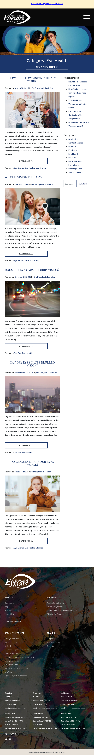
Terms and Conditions (13, 621)
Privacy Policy (10, 618)
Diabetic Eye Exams (54, 614)
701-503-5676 (41, 704)
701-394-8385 (69, 724)
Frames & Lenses (53, 642)
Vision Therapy (32, 260)
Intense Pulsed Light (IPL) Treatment (19, 668)
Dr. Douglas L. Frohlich (42, 88)
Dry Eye (17, 353)
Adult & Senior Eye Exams (56, 603)
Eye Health (30, 168)
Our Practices (10, 603)
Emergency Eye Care (12, 661)
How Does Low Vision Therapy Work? (32, 79)
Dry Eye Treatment (12, 639)
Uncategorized (75, 168)
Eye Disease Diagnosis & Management (19, 657)
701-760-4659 (12, 724)
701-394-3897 (12, 704)
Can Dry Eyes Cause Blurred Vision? (32, 363)
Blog (6, 607)
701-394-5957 (41, 724)
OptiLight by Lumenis (13, 664)
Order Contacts (53, 646)
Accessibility (9, 614)
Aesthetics (73, 139)
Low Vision (41, 168)
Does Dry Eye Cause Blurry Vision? (32, 270)
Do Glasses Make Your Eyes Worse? (32, 463)
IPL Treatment (75, 161)
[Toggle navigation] (86, 17)
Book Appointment (47, 67)
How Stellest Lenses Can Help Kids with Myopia (77, 93)
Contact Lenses (75, 143)
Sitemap (8, 610)
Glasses (39, 548)
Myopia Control (11, 642)
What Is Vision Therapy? (23, 177)
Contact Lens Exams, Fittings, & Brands (62, 610)
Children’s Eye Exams (55, 607)
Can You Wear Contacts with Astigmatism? (75, 115)
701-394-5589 (69, 704)
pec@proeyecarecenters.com (17, 708)
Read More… (26, 161)
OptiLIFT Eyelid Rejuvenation (16, 676)
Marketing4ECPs (42, 752)
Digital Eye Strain (11, 653)
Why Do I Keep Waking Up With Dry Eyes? (78, 104)
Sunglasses (51, 639)
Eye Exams (19, 168)
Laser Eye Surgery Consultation (17, 650)
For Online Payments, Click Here (47, 3)
